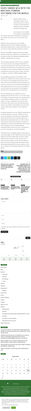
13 (16, 367)
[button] (28, 2)
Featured (4, 276)
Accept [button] (13, 407)
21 (20, 370)
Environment (3, 293)
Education (3, 286)
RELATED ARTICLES (15, 176)
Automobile (4, 274)
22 (24, 370)
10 (3, 367)
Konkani (2, 299)
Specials (3, 306)
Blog (2, 269)
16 (28, 367)
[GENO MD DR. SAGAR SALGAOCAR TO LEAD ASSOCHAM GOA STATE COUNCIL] (15, 182)
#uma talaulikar (4, 152)
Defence (3, 283)
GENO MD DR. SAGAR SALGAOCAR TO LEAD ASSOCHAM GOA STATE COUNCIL (15, 188)
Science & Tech (4, 304)
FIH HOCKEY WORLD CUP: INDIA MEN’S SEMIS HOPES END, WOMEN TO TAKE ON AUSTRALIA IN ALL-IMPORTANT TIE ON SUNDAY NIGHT (15, 331)
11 (7, 367)
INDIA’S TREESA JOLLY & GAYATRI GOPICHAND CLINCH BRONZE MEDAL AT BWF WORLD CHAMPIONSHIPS (14, 341)
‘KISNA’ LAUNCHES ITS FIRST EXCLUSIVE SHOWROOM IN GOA (14, 349)
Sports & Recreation (5, 323)
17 (3, 370)
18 (7, 370)
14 (20, 367)
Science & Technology (14, 5)
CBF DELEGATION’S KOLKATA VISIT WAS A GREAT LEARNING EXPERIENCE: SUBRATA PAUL (15, 345)
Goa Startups (5, 279)
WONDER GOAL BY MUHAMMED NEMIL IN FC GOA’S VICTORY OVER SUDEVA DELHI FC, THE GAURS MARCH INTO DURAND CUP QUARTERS (23, 168)
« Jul (2, 378)
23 (28, 370)
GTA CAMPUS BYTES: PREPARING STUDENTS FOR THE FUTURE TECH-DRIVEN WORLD (5, 188)
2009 (23, 32)
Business (3, 5)
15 (24, 367)
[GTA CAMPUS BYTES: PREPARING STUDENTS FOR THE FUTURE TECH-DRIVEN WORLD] (5, 182)
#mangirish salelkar (18, 151)
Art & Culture (4, 267)
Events (2, 295)
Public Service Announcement (9, 320)
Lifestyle (2, 302)
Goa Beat (4, 316)
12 (11, 367)
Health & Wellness (5, 297)
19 (11, 370)
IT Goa (7, 5)
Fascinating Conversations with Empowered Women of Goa (15, 313)
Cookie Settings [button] (6, 407)
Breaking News (5, 309)
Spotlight (4, 290)
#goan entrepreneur (8, 151)
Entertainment (4, 288)
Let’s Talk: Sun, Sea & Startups (9, 318)
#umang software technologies (15, 152)
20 (16, 370)
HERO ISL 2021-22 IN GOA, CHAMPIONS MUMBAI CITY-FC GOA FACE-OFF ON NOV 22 (7, 166)
